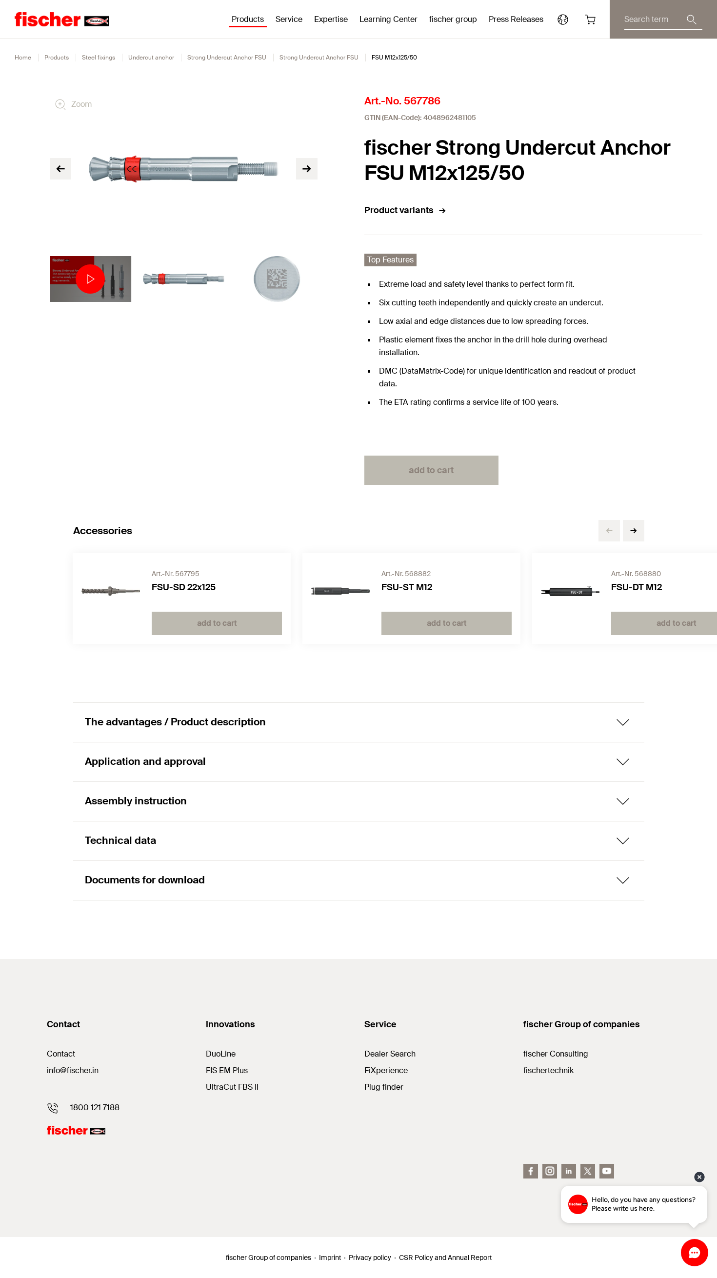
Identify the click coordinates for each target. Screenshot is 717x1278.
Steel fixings (98, 57)
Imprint (330, 1257)
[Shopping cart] (590, 19)
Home (23, 57)
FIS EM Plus (227, 1070)
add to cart (431, 470)
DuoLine (221, 1054)
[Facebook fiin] (530, 1171)
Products (56, 57)
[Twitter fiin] (587, 1171)
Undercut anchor (151, 57)
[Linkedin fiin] (568, 1171)
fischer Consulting (555, 1054)
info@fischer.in (73, 1070)
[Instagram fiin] (549, 1171)
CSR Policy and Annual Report (445, 1257)
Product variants (399, 210)
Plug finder (383, 1087)
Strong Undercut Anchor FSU (226, 57)
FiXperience (386, 1070)
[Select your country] (563, 19)
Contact (61, 1054)
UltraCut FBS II (232, 1087)
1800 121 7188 (95, 1107)
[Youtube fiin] (606, 1171)
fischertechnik (548, 1070)
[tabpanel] (90, 279)
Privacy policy (370, 1257)
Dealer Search (390, 1054)
